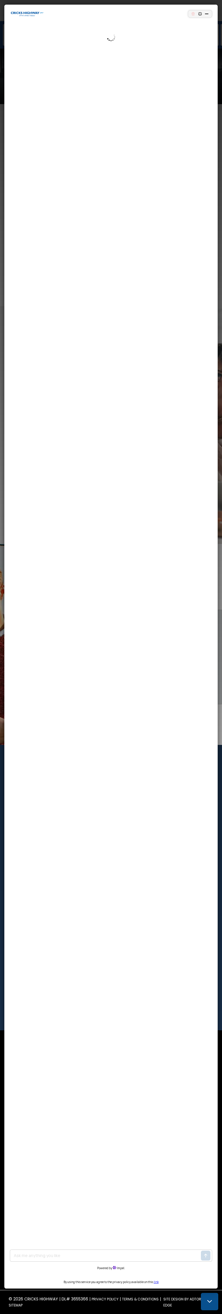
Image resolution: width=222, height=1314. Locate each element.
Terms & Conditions (140, 1299)
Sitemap (16, 1305)
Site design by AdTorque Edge (185, 1302)
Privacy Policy (105, 1299)
